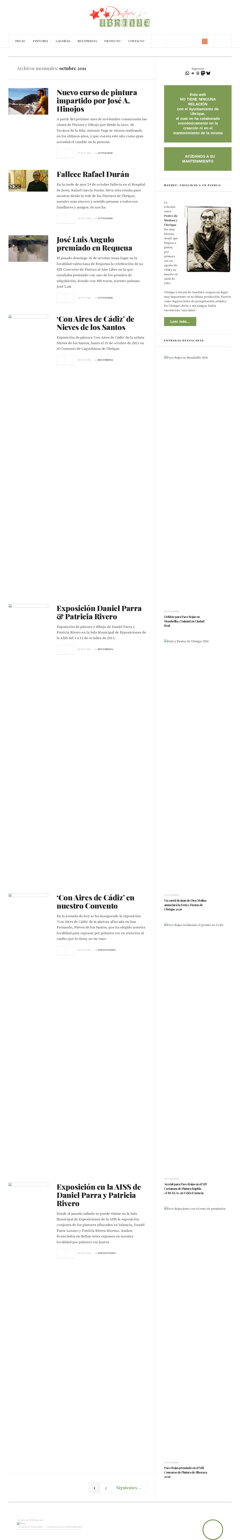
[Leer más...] (61, 153)
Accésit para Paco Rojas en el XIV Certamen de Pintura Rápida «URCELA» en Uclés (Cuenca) (185, 1188)
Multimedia (87, 41)
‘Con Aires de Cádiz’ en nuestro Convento (95, 901)
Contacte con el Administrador (64, 1527)
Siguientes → (129, 1487)
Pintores (40, 41)
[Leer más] (166, 630)
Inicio (20, 41)
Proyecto (112, 41)
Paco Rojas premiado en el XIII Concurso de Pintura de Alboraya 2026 (185, 1472)
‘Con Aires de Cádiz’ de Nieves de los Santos (95, 323)
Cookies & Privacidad (30, 1527)
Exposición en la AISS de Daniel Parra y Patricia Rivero (99, 1195)
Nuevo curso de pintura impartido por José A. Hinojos (97, 100)
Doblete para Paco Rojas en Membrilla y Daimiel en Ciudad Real (184, 621)
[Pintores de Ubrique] (120, 17)
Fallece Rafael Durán (93, 174)
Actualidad (105, 153)
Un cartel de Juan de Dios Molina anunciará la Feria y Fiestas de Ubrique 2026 (185, 904)
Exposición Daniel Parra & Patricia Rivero (99, 612)
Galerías (63, 41)
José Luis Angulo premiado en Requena (94, 243)
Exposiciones (107, 950)
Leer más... (180, 321)
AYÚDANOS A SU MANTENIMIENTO (198, 158)
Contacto (136, 41)
